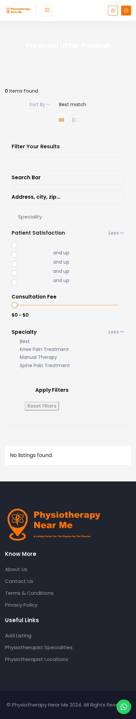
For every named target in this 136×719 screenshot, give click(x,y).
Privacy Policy (21, 604)
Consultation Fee (34, 296)
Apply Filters (52, 390)
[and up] (28, 253)
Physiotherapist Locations (36, 659)
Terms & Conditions (29, 593)
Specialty (24, 332)
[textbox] (30, 216)
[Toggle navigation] (47, 10)
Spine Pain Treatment (45, 365)
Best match (72, 104)
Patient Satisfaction (38, 232)
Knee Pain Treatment (44, 349)
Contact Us (19, 581)
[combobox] (68, 216)
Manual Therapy (38, 357)
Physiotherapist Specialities (39, 647)
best (25, 341)
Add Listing (18, 635)
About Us (16, 569)
